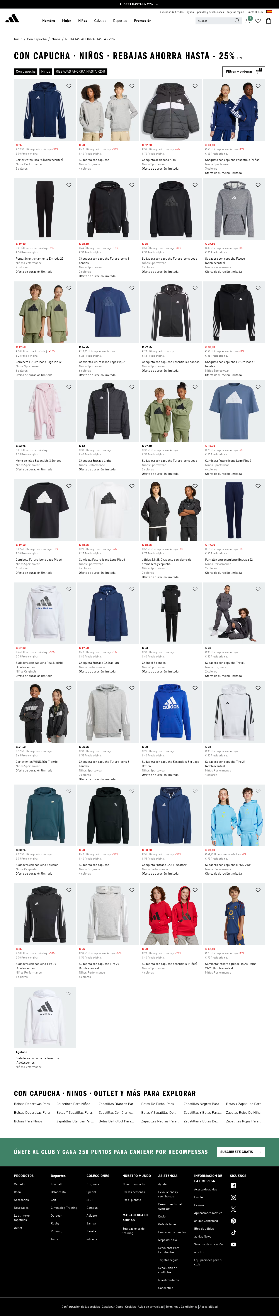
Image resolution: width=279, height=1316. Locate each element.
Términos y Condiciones (181, 1306)
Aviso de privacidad (151, 1306)
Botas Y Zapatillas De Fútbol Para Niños (157, 1113)
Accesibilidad (208, 1306)
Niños (82, 21)
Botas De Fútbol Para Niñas (115, 1122)
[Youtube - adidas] (247, 1245)
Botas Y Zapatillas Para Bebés (74, 1113)
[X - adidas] (247, 1210)
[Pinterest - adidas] (247, 1221)
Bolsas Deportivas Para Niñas (32, 1104)
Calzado (100, 21)
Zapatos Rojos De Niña (243, 1113)
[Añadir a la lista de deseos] (68, 87)
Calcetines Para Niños (73, 1104)
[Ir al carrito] (268, 21)
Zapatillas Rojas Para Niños (242, 1122)
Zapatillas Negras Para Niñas (159, 1122)
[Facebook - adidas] (247, 1186)
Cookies (130, 1306)
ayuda (190, 12)
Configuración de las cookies (80, 1306)
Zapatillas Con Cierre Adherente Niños (115, 1113)
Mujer (66, 21)
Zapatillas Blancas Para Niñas (74, 1122)
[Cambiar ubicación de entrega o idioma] (269, 12)
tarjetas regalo (235, 12)
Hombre (48, 21)
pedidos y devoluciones (210, 12)
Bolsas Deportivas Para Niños (32, 1113)
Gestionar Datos (112, 1306)
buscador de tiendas (172, 12)
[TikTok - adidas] (247, 1233)
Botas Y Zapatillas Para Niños (243, 1104)
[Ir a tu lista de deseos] (258, 21)
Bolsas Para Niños (28, 1121)
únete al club (255, 12)
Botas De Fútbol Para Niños (157, 1104)
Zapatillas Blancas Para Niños (117, 1104)
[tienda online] (12, 19)
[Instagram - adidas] (247, 1198)
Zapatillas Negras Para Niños (201, 1104)
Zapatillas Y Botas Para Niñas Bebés (201, 1113)
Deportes (120, 21)
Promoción (142, 21)
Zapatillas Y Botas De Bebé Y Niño (200, 1122)
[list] (118, 71)
